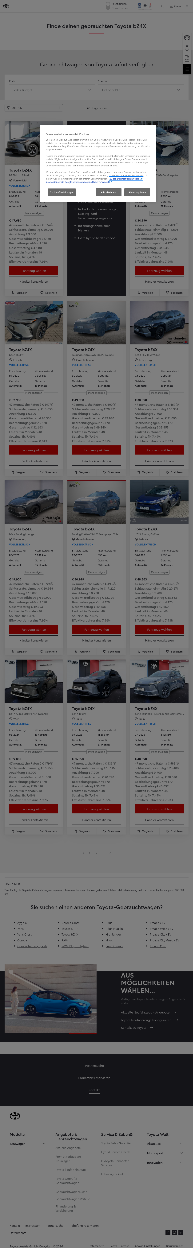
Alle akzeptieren (137, 192)
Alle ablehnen (108, 192)
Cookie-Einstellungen (62, 192)
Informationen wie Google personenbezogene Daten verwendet (77, 181)
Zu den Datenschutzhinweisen (124, 178)
